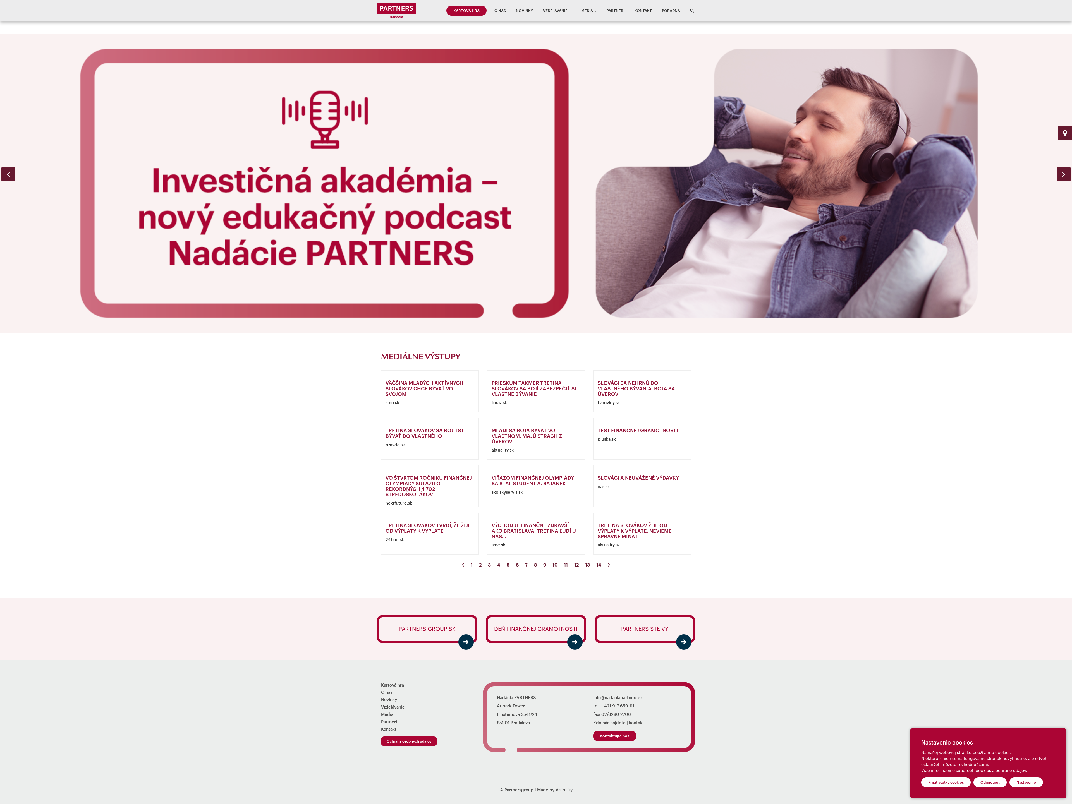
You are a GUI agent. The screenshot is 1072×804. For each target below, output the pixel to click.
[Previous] (463, 565)
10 (554, 564)
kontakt (636, 722)
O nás (500, 10)
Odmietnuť (990, 782)
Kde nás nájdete (609, 722)
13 (587, 564)
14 (598, 564)
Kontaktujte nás (614, 735)
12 (576, 564)
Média (587, 10)
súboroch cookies (973, 770)
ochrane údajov (1011, 770)
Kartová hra (466, 10)
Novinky (524, 10)
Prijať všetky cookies (946, 782)
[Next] (608, 565)
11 (566, 564)
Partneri (615, 10)
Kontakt (643, 10)
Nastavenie (1026, 782)
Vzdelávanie (555, 10)
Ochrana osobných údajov (409, 741)
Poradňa (671, 10)
